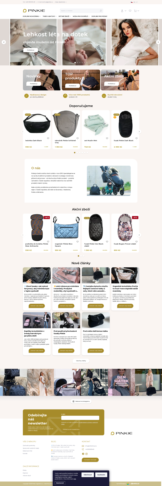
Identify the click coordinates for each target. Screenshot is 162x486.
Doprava (25, 473)
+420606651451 (89, 449)
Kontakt (25, 453)
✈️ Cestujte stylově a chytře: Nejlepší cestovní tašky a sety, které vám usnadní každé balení (63, 458)
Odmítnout (88, 475)
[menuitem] (32, 16)
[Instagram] (86, 453)
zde (75, 479)
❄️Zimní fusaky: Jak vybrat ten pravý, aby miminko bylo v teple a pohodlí (63, 446)
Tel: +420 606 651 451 (29, 2)
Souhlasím (101, 475)
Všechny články (81, 361)
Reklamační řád (27, 451)
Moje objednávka (60, 2)
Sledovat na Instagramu (82, 401)
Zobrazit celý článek (36, 306)
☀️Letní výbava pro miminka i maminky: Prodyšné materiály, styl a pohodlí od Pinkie (63, 451)
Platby (24, 470)
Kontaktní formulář (90, 460)
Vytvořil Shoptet (121, 483)
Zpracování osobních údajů (31, 448)
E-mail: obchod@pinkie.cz (45, 2)
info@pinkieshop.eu (91, 446)
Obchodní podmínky (29, 445)
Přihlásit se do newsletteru (71, 429)
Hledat (101, 11)
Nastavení (60, 483)
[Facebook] (83, 453)
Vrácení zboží (27, 475)
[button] (6, 42)
